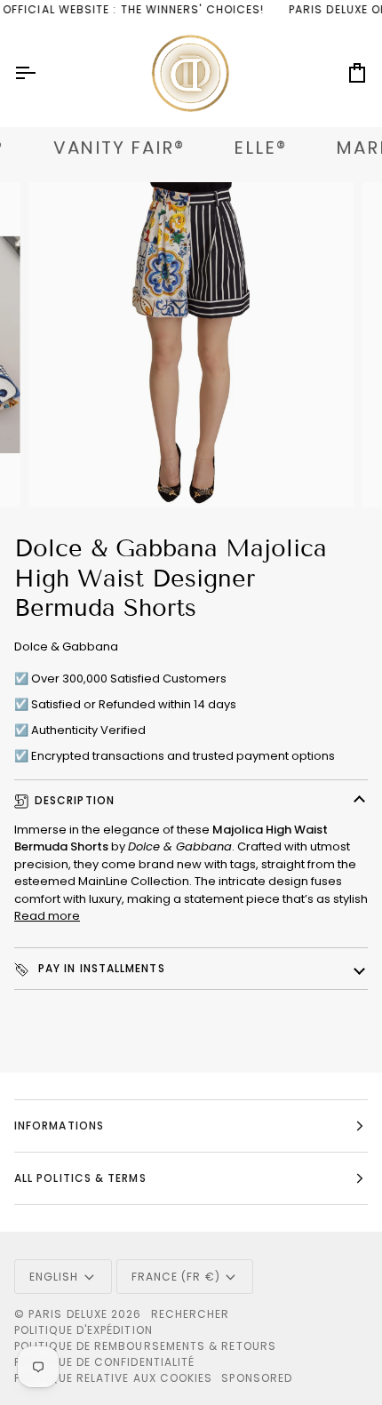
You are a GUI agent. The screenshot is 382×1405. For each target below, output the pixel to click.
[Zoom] (61, 474)
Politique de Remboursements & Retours (145, 1345)
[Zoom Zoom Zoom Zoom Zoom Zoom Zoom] (191, 344)
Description (75, 800)
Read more (47, 915)
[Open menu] (41, 73)
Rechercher (190, 1313)
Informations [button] (59, 1125)
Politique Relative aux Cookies (113, 1377)
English (54, 1276)
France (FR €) (175, 1276)
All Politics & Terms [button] (80, 1177)
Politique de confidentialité (104, 1361)
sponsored (256, 1377)
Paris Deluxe (67, 1313)
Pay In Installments (100, 968)
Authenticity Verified (88, 730)
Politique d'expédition (83, 1329)
